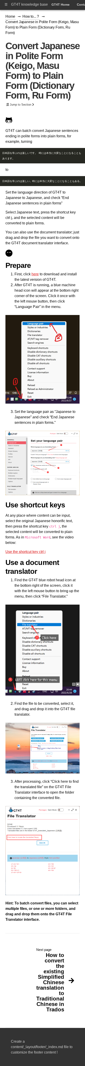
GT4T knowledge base (29, 4)
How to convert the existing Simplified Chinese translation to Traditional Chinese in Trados (50, 982)
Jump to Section (20, 104)
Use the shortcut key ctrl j (25, 552)
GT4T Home (60, 4)
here (35, 274)
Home (10, 16)
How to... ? (31, 16)
